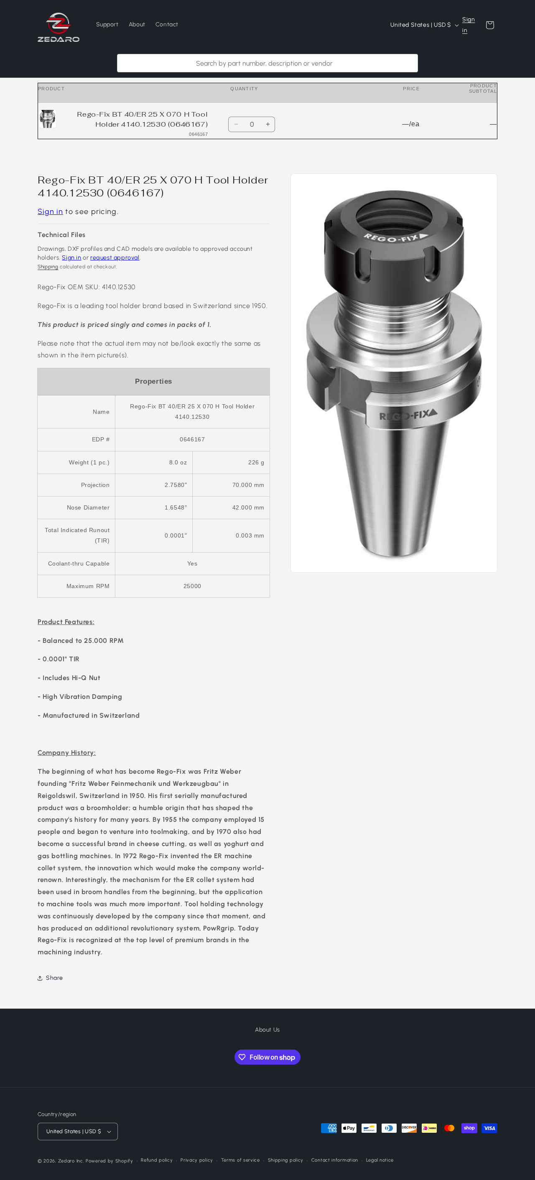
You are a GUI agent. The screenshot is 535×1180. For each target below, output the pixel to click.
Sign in (468, 24)
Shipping (48, 267)
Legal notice (380, 1160)
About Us (267, 1029)
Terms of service (240, 1160)
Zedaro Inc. (71, 1161)
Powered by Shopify (109, 1161)
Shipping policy (286, 1160)
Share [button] (54, 977)
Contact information (334, 1160)
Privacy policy (197, 1160)
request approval (115, 257)
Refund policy (157, 1160)
